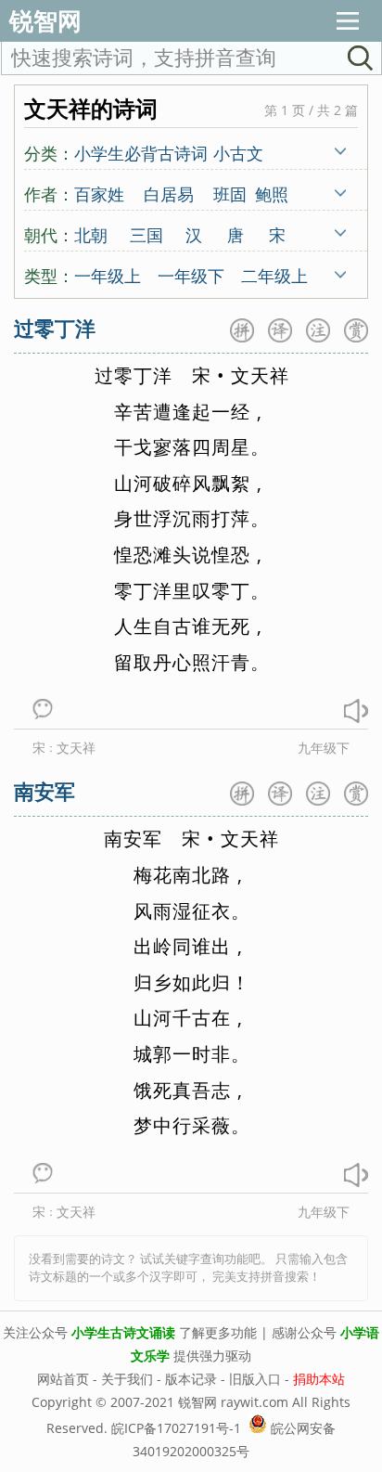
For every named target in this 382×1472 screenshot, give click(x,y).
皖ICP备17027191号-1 (176, 1428)
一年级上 (107, 275)
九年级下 (324, 747)
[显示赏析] (356, 330)
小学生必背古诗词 (141, 152)
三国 (146, 234)
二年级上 (274, 275)
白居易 (169, 193)
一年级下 (191, 275)
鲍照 (271, 193)
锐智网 (45, 20)
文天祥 (76, 747)
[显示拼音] (242, 330)
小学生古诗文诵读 (123, 1332)
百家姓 (99, 193)
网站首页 (63, 1379)
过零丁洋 (55, 328)
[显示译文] (280, 330)
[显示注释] (318, 330)
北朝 (91, 234)
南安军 (44, 791)
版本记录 (191, 1379)
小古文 (238, 152)
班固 (230, 193)
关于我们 (127, 1379)
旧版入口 (255, 1379)
